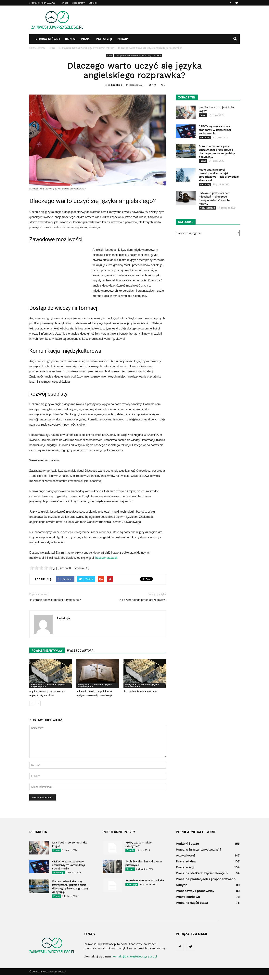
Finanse (85, 39)
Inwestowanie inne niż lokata (144, 880)
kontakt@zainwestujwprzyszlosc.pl (135, 956)
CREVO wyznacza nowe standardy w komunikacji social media (215, 130)
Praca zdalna (186, 861)
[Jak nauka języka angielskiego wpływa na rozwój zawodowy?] (97, 673)
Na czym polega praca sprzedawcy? (143, 600)
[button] (235, 39)
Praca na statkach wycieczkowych (202, 873)
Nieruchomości (207, 207)
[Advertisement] (168, 20)
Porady (123, 39)
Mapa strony (78, 2)
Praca (109, 55)
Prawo (203, 115)
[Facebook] (230, 3)
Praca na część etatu (192, 902)
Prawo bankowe (188, 897)
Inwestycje (104, 39)
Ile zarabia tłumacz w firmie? (140, 691)
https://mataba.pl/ (106, 557)
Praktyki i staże (187, 843)
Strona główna (47, 39)
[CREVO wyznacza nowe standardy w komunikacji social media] (186, 131)
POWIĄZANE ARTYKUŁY (47, 650)
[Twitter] (237, 3)
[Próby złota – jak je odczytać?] (112, 847)
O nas (65, 2)
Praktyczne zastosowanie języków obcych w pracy (138, 55)
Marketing (205, 137)
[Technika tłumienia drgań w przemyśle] (112, 866)
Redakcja (116, 84)
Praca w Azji (185, 867)
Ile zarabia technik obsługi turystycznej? (55, 600)
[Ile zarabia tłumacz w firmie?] (144, 673)
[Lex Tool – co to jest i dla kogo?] (186, 112)
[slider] (41, 567)
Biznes (70, 39)
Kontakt (92, 2)
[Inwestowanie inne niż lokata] (112, 885)
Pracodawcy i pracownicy (195, 891)
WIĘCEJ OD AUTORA (80, 650)
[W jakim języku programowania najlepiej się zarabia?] (50, 673)
